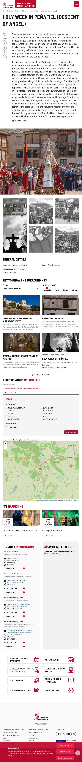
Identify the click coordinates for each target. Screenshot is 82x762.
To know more (9, 568)
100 (75, 290)
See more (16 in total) (42, 375)
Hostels (46, 416)
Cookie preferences (65, 758)
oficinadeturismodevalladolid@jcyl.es (19, 630)
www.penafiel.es (12, 560)
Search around (71, 432)
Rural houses (48, 408)
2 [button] (42, 191)
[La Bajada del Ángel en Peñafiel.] (41, 211)
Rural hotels (48, 411)
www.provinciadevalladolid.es (17, 606)
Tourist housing (13, 419)
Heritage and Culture (13, 11)
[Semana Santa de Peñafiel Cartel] (15, 225)
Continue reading (21, 121)
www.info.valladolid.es (14, 635)
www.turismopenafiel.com (15, 582)
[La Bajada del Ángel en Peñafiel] (41, 162)
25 (56, 290)
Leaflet (37, 500)
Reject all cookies (65, 752)
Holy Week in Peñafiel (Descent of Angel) (43, 11)
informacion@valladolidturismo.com (19, 632)
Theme (5, 285)
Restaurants (12, 427)
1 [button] (39, 191)
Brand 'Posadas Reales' (16, 408)
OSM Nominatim (74, 500)
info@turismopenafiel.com (16, 580)
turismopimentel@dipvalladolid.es (18, 604)
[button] (5, 443)
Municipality (47, 290)
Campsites (11, 416)
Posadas (11, 411)
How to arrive (8, 393)
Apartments (47, 413)
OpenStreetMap (49, 500)
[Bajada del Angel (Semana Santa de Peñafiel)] (67, 239)
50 (65, 290)
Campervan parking (50, 419)
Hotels (10, 413)
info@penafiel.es (12, 558)
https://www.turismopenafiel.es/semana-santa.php (22, 388)
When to (10, 588)
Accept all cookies (65, 745)
